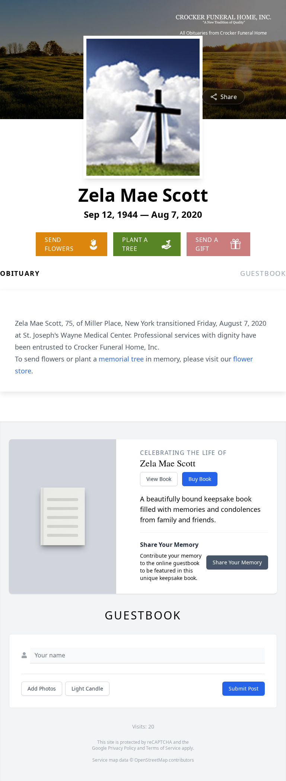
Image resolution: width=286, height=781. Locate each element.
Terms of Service (163, 748)
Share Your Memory (237, 562)
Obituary (19, 273)
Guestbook (263, 273)
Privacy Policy (122, 748)
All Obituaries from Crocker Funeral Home (223, 33)
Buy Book (199, 478)
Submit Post (243, 688)
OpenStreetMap (151, 760)
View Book (158, 478)
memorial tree (121, 358)
